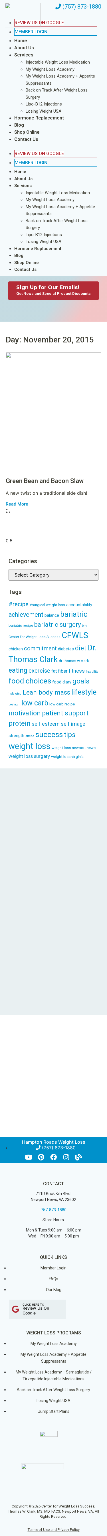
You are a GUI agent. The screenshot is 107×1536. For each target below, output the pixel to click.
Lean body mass (46, 692)
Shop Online (27, 132)
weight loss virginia (67, 756)
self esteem (46, 724)
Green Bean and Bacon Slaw (45, 480)
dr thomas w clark (74, 660)
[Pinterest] (41, 1157)
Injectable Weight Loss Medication (58, 62)
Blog (19, 125)
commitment (40, 648)
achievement (26, 614)
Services (23, 55)
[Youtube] (28, 1157)
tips (70, 735)
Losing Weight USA (43, 111)
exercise (39, 670)
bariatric (73, 614)
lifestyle (83, 692)
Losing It (14, 704)
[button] (50, 146)
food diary (61, 682)
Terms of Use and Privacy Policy (54, 1529)
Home (20, 40)
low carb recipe (62, 704)
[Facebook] (53, 1157)
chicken (16, 649)
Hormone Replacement (39, 118)
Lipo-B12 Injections (44, 104)
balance (52, 615)
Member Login (31, 32)
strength (16, 735)
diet (80, 648)
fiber (63, 671)
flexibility (92, 671)
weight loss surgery (29, 756)
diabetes (66, 649)
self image (73, 724)
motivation (25, 713)
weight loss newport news (74, 748)
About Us (24, 47)
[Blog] (78, 1157)
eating (18, 670)
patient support (65, 713)
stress (29, 736)
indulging (15, 693)
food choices (30, 681)
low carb (34, 703)
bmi (85, 626)
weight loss (30, 746)
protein (20, 723)
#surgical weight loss (47, 605)
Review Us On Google (39, 153)
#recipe (19, 604)
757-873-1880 (53, 1210)
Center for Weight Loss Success (34, 637)
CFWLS (75, 635)
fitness (77, 671)
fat (54, 671)
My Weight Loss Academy (50, 69)
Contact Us (26, 139)
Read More (17, 504)
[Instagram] (66, 1157)
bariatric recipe (21, 625)
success (49, 734)
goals (81, 681)
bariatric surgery (57, 624)
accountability (79, 604)
